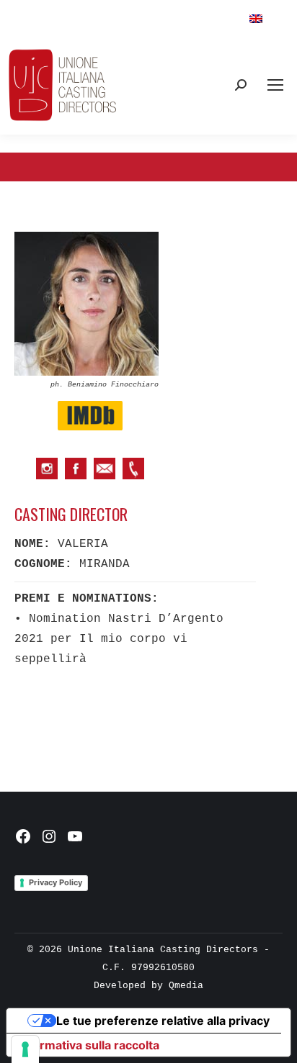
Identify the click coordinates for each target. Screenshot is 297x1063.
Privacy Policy (55, 882)
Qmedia (186, 985)
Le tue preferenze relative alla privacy (163, 1020)
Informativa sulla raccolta (88, 1045)
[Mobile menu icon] (275, 85)
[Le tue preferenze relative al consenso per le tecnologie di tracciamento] (25, 1049)
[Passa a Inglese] (256, 18)
